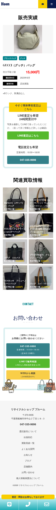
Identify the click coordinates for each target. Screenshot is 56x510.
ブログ (28, 460)
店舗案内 (28, 466)
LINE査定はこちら (28, 135)
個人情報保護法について (28, 478)
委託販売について (28, 431)
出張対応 (28, 437)
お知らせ (28, 454)
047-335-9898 (28, 160)
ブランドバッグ (10, 58)
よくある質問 (28, 448)
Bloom (5, 4)
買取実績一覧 (28, 442)
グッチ (22, 58)
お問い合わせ (28, 472)
